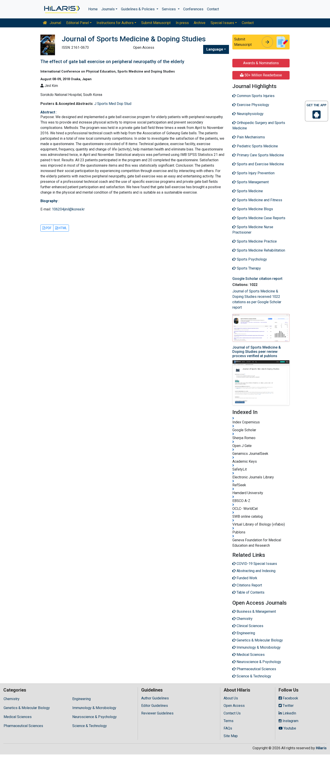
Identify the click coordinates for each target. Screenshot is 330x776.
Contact (213, 9)
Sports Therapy (248, 268)
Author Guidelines (155, 698)
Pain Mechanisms (250, 137)
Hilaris (321, 748)
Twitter (288, 705)
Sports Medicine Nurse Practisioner (252, 229)
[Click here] (61, 9)
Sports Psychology (251, 259)
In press (182, 23)
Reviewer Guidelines (157, 713)
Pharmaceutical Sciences (23, 726)
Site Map (231, 736)
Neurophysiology (250, 114)
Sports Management (252, 182)
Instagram (290, 721)
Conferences (193, 9)
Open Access (234, 705)
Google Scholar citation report (257, 278)
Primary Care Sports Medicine (260, 155)
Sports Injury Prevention (255, 173)
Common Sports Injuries (255, 96)
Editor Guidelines (154, 705)
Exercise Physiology (252, 105)
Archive (199, 23)
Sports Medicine (249, 191)
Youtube (289, 728)
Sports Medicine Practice (256, 241)
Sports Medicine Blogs (254, 209)
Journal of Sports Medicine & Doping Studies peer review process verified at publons (256, 351)
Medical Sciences (18, 717)
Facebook (290, 698)
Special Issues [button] (222, 23)
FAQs (228, 728)
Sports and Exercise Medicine (260, 164)
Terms (228, 721)
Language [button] (214, 49)
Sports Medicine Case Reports (260, 218)
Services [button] (169, 9)
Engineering (81, 699)
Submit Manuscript (156, 23)
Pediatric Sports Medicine (257, 146)
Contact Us (232, 713)
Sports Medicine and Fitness (259, 200)
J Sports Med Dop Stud (112, 104)
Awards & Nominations (261, 63)
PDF (48, 228)
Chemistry (12, 699)
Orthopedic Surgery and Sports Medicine (258, 125)
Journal (55, 23)
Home (93, 9)
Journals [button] (108, 9)
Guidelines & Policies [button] (138, 9)
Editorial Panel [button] (77, 23)
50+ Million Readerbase (263, 75)
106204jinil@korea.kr (68, 209)
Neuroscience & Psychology (94, 717)
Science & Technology (89, 726)
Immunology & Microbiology (94, 708)
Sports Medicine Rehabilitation (260, 250)
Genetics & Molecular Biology (27, 708)
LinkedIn (289, 713)
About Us (231, 698)
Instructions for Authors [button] (115, 23)
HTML (62, 228)
